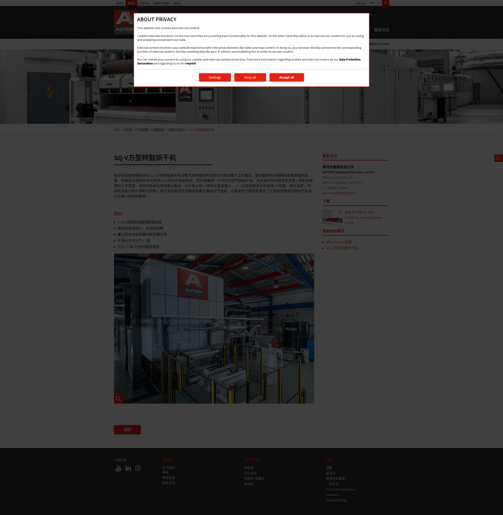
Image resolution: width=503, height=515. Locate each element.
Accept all (286, 77)
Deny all (250, 77)
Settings (215, 77)
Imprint (190, 63)
